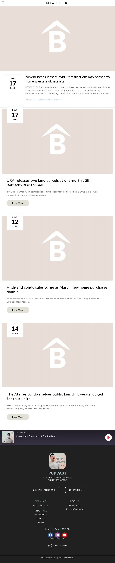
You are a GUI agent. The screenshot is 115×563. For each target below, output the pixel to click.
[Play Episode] (108, 437)
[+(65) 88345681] (50, 545)
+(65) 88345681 (60, 545)
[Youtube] (64, 535)
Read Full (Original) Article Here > (43, 99)
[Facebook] (50, 535)
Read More (18, 203)
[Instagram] (57, 535)
